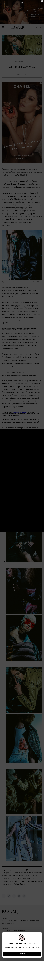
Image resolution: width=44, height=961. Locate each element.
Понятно (22, 953)
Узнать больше (24, 949)
